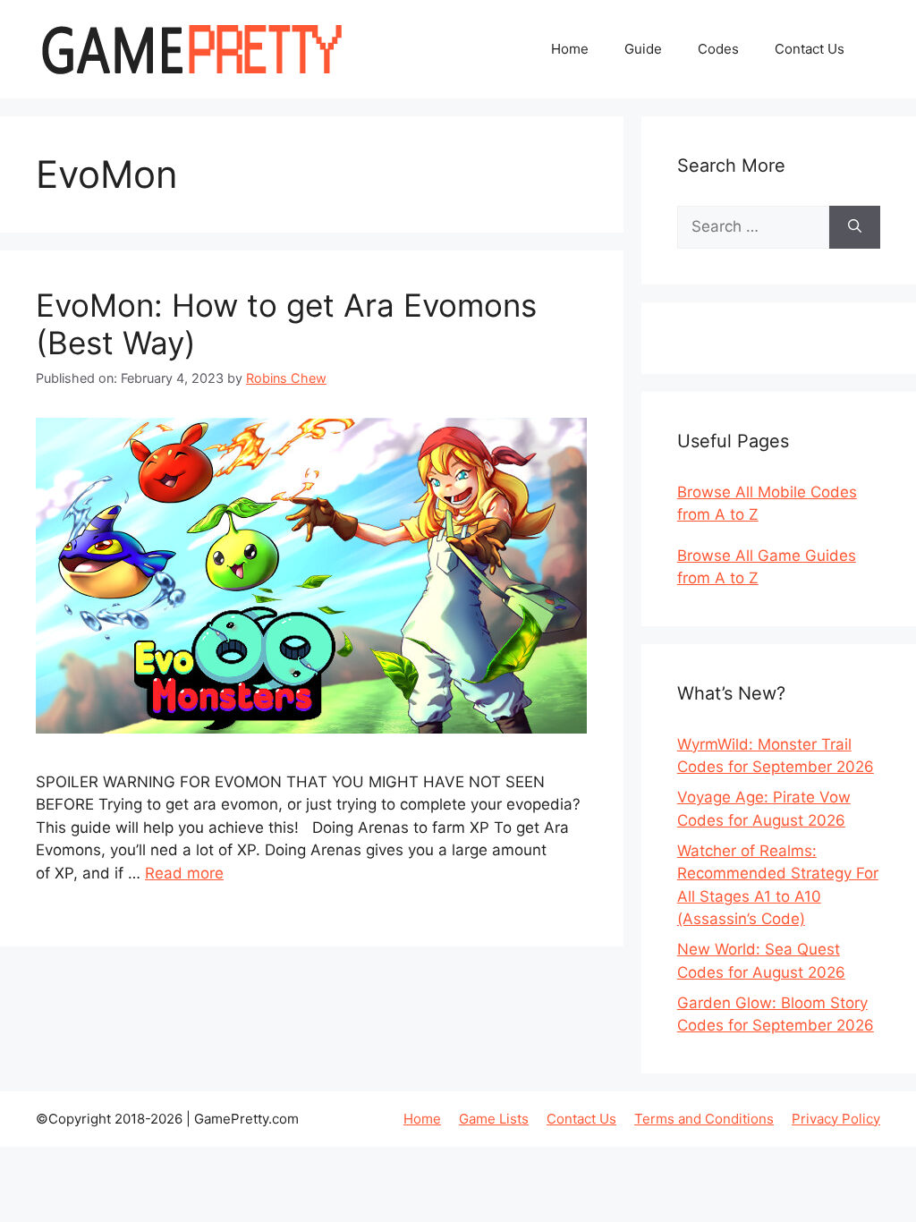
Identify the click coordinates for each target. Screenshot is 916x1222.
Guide (643, 48)
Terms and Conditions (704, 1118)
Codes (718, 48)
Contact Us (809, 48)
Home (570, 48)
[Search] (854, 227)
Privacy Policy (836, 1118)
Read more (184, 873)
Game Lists (494, 1118)
